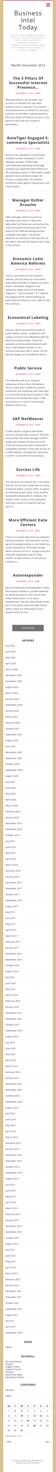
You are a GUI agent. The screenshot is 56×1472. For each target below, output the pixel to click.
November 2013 (13, 1161)
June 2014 (10, 1119)
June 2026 (10, 651)
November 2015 (13, 1019)
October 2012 (12, 1238)
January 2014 (12, 1149)
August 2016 (11, 971)
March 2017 (11, 936)
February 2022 (12, 723)
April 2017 (10, 930)
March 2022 (11, 717)
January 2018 (12, 877)
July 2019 (10, 841)
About (8, 1347)
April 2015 (10, 1060)
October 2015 (12, 1024)
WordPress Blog (13, 1374)
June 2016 (10, 983)
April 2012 (10, 1267)
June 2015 (10, 1048)
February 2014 (12, 1143)
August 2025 (11, 687)
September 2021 (14, 734)
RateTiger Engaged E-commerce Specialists (28, 140)
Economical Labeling (28, 317)
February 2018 (12, 871)
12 (34, 1415)
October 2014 (12, 1096)
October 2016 (12, 965)
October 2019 (12, 835)
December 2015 (13, 1013)
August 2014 (11, 1107)
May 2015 (10, 1054)
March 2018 (11, 865)
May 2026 (10, 657)
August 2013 (11, 1178)
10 (21, 1415)
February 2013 (12, 1214)
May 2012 (10, 1261)
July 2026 (10, 645)
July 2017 (10, 912)
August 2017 (11, 906)
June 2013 (10, 1190)
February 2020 (12, 811)
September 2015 (14, 1030)
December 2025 (13, 675)
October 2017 (12, 894)
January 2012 (12, 1285)
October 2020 (12, 764)
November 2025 (13, 681)
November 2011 (13, 1297)
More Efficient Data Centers (28, 522)
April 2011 (10, 1327)
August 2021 (11, 740)
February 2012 (12, 1279)
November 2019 (13, 829)
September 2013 (14, 1172)
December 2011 (13, 1291)
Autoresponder (28, 575)
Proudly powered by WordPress (27, 1460)
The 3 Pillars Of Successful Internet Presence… (28, 83)
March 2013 (11, 1208)
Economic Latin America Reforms (28, 261)
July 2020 (10, 782)
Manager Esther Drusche (28, 202)
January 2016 (12, 1007)
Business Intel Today (28, 20)
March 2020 (11, 805)
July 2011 (10, 1321)
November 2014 (13, 1090)
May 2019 (10, 853)
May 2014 (10, 1125)
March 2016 (11, 995)
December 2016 (13, 953)
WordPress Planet (14, 1377)
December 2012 (13, 1226)
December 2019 (13, 823)
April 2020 (10, 799)
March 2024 (11, 693)
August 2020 (11, 776)
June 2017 (10, 918)
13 (41, 1415)
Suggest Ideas (12, 1366)
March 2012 (11, 1273)
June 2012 (10, 1256)
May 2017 (10, 924)
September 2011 (14, 1309)
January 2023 (12, 711)
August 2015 (11, 1036)
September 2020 (14, 770)
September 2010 (14, 1332)
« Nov (8, 1441)
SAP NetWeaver (28, 418)
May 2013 (10, 1196)
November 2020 (13, 758)
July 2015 (10, 1042)
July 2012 (10, 1250)
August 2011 (11, 1315)
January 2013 (12, 1220)
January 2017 (12, 947)
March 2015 (11, 1066)
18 (28, 1420)
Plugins (9, 1364)
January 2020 (12, 817)
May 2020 (10, 793)
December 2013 (13, 1155)
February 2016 (12, 1001)
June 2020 (10, 788)
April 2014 (10, 1131)
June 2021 (10, 746)
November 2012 (13, 1232)
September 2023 (14, 705)
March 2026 (11, 669)
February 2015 (12, 1072)
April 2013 (10, 1202)
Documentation (13, 1361)
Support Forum (13, 1369)
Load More (28, 627)
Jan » (48, 1441)
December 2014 (13, 1084)
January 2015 (12, 1078)
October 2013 (12, 1167)
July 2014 (10, 1113)
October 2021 (12, 728)
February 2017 (12, 942)
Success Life (28, 469)
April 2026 (10, 663)
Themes (9, 1371)
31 (21, 1430)
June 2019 (10, 847)
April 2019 (10, 859)
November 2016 (13, 959)
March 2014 (11, 1137)
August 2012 (11, 1244)
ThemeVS (35, 1462)
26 (34, 1425)
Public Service (28, 368)
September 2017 (14, 900)
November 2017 (13, 888)
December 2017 (13, 882)
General (9, 1390)
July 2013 (10, 1184)
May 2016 (10, 989)
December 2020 (13, 752)
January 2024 (12, 699)
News (38, 93)
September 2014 (14, 1102)
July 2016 (10, 977)
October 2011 (12, 1303)
